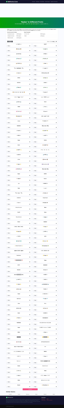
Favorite (33, 1)
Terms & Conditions (49, 400)
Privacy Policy (43, 400)
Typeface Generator (54, 1)
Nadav (36, 394)
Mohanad (27, 394)
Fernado (10, 394)
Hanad (19, 394)
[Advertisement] (32, 10)
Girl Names (38, 1)
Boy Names (42, 1)
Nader (54, 394)
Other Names (47, 1)
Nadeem (45, 394)
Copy (9, 45)
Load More (30, 389)
